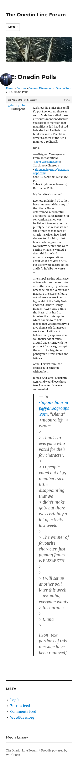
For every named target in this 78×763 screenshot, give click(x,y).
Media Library (17, 737)
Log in (15, 700)
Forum (10, 88)
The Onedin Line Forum (36, 15)
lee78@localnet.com (47, 161)
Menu (12, 27)
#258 (67, 99)
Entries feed (20, 706)
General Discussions (41, 88)
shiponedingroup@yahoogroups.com (54, 408)
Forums (21, 88)
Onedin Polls (64, 88)
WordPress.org (22, 717)
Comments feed (23, 711)
